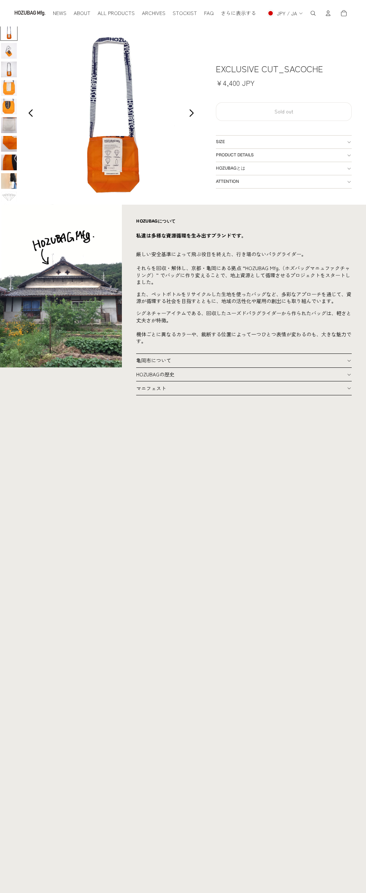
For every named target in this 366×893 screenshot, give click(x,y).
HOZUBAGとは (230, 168)
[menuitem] (59, 13)
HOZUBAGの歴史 (155, 374)
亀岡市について (153, 360)
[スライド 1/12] (9, 32)
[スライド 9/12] (9, 181)
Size (220, 142)
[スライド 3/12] (9, 69)
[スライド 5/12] (9, 106)
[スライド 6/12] (9, 125)
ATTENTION (227, 181)
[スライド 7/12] (9, 144)
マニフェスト (151, 388)
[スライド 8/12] (9, 162)
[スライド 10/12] (9, 200)
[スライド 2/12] (9, 51)
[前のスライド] (29, 114)
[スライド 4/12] (9, 88)
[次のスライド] (194, 114)
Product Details (235, 155)
